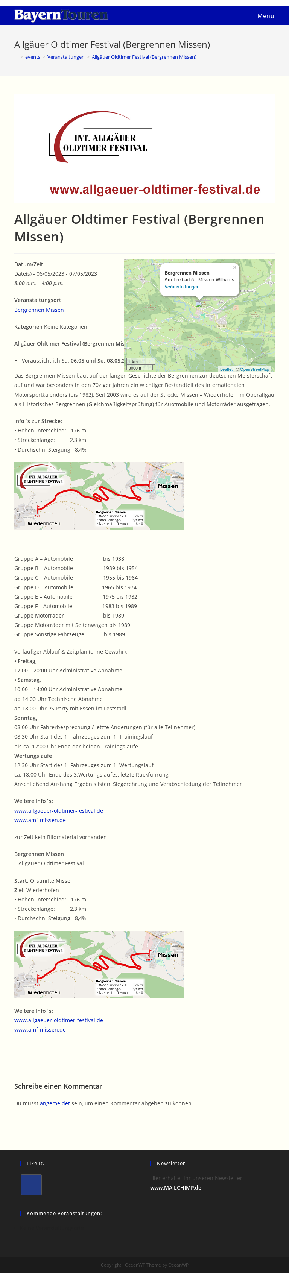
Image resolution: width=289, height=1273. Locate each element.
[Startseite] (16, 56)
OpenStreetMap (254, 369)
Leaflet (226, 369)
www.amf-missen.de (40, 820)
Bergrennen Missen (39, 309)
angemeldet (55, 1103)
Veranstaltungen (181, 286)
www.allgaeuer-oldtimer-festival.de (58, 810)
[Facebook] (31, 1184)
